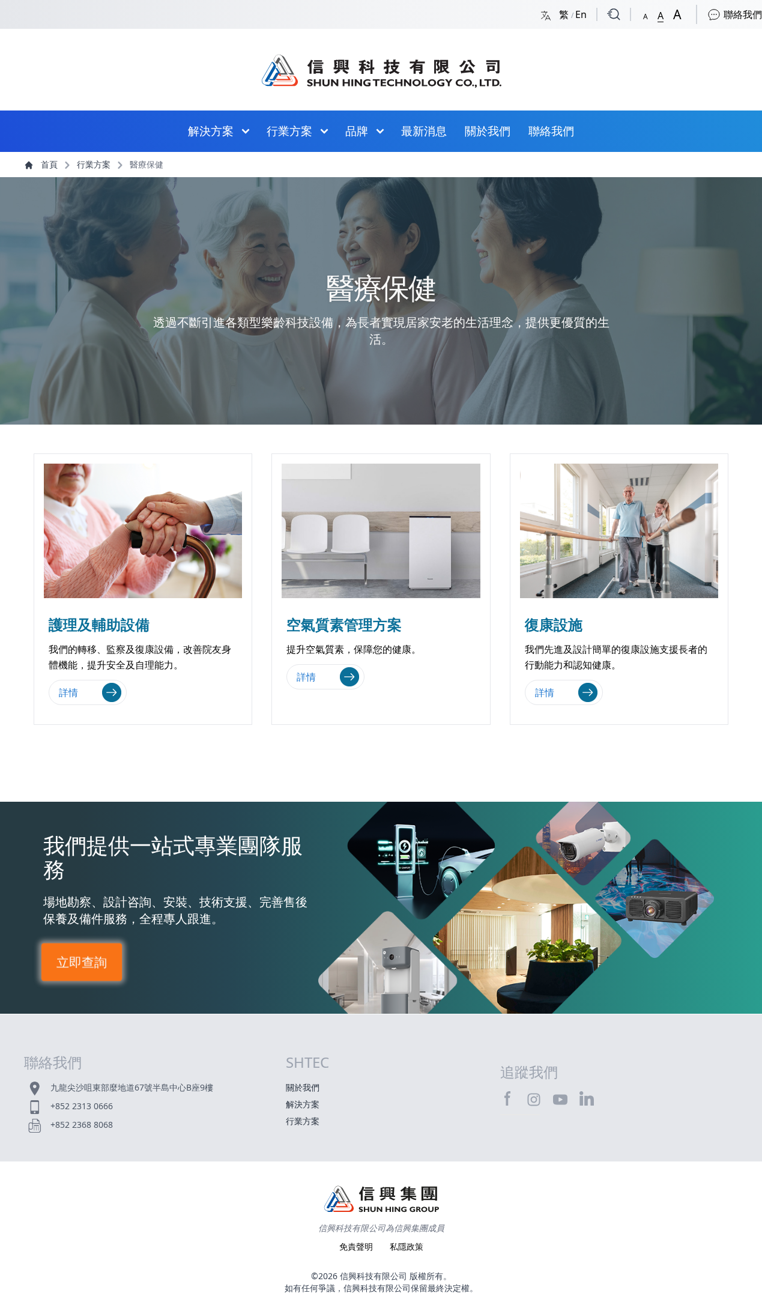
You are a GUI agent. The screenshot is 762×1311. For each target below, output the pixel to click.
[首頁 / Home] (381, 65)
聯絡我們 (741, 14)
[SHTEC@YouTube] (560, 1099)
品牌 (356, 131)
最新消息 (424, 131)
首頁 (49, 164)
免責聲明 (357, 1246)
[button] (645, 14)
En (581, 14)
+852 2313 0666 (81, 1106)
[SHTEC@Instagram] (534, 1099)
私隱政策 (406, 1246)
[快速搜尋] (613, 14)
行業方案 (289, 131)
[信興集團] (381, 1200)
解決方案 (211, 131)
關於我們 (487, 131)
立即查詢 (82, 961)
